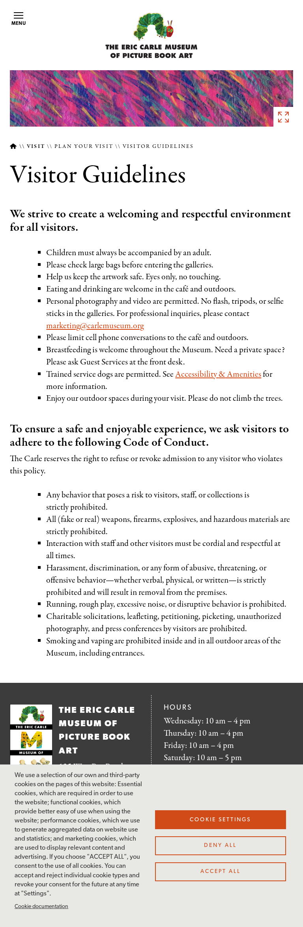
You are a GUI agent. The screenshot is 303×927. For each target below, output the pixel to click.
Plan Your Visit (83, 146)
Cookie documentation (41, 907)
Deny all (220, 846)
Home (13, 146)
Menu (18, 23)
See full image (283, 117)
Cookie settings (220, 820)
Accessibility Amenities (218, 374)
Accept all (220, 872)
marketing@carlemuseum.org (95, 326)
